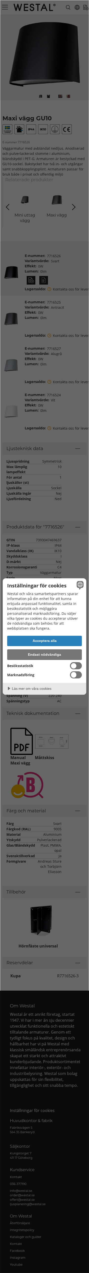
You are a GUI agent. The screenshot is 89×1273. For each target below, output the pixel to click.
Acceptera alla (45, 641)
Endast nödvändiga (44, 654)
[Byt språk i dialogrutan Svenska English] (79, 585)
